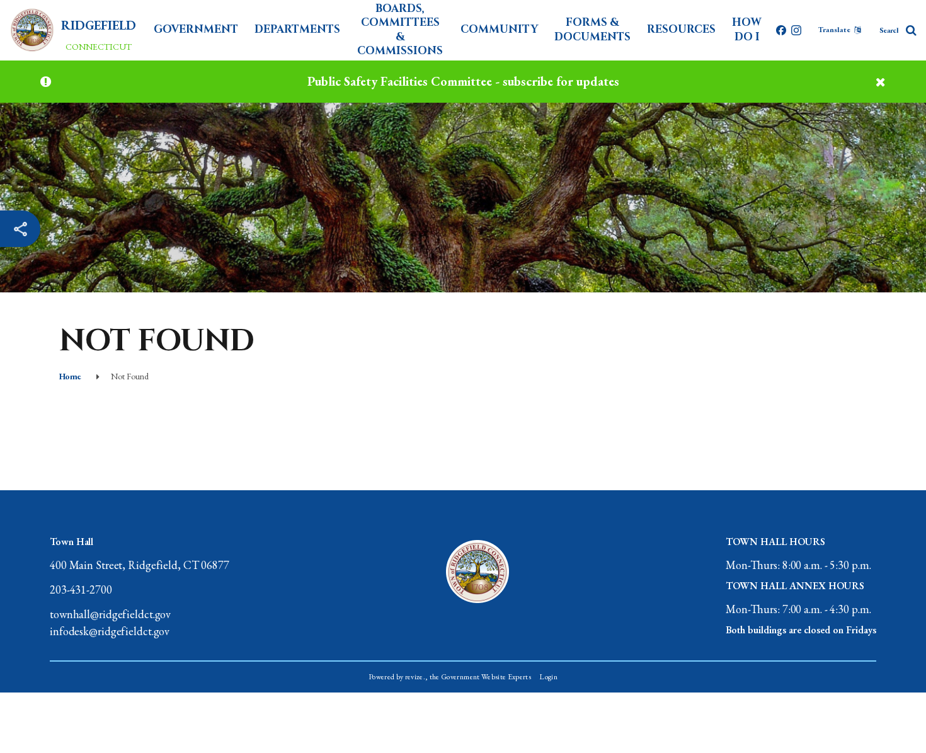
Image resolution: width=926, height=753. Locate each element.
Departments (297, 29)
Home (70, 376)
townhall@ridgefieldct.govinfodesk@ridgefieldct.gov (110, 622)
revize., (416, 677)
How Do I (747, 29)
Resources (681, 29)
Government (196, 29)
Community (499, 29)
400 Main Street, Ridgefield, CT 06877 (139, 565)
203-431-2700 (81, 589)
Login (548, 677)
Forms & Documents (592, 29)
